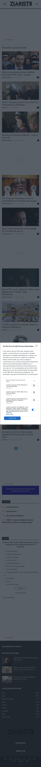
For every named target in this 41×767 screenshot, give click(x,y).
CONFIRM (12, 418)
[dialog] (20, 384)
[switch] (33, 385)
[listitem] (20, 380)
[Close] (37, 346)
